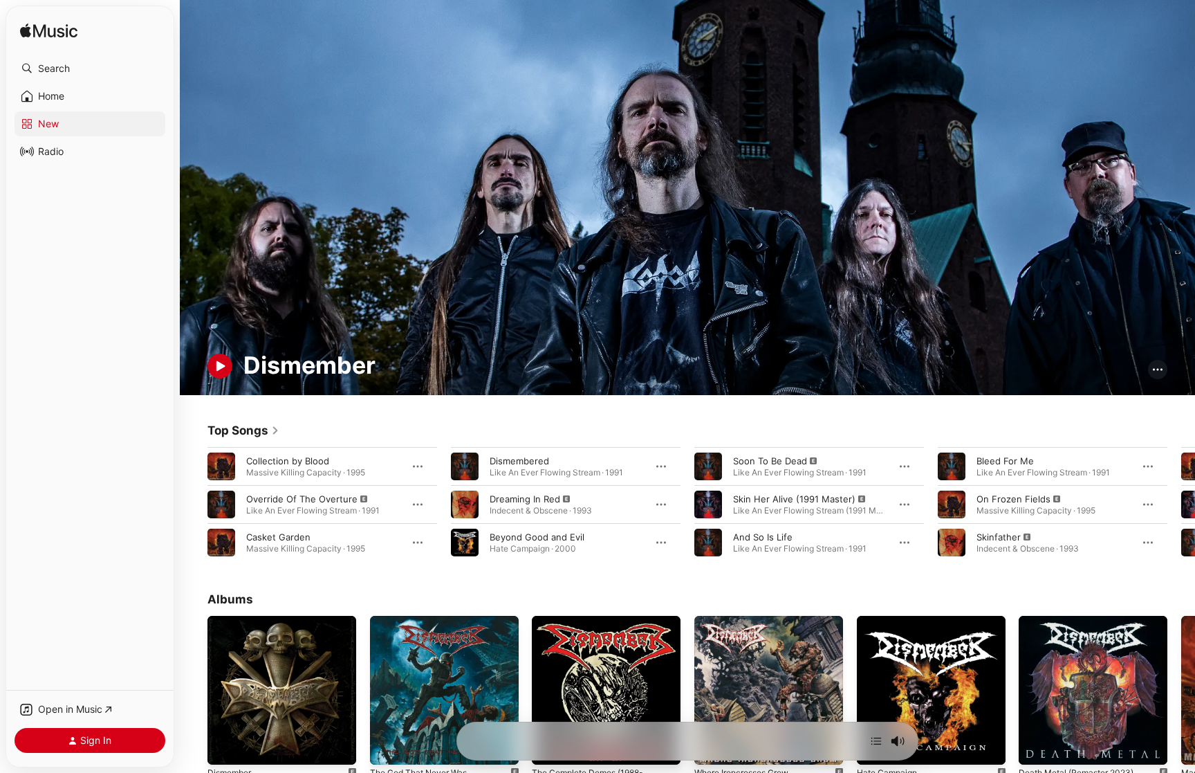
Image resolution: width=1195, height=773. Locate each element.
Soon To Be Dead (770, 460)
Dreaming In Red (525, 498)
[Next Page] (1181, 504)
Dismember (231, 621)
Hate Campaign (890, 621)
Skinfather (998, 536)
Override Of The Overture (302, 498)
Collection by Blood (287, 460)
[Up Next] (876, 741)
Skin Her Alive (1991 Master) (794, 498)
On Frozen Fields (1013, 498)
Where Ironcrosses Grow (748, 621)
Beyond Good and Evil (537, 536)
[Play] (219, 366)
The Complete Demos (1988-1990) (594, 627)
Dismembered (519, 460)
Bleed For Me (1005, 460)
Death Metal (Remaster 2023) (1083, 621)
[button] (90, 68)
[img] (48, 31)
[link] (243, 430)
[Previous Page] (193, 504)
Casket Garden (278, 536)
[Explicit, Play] (221, 504)
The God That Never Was (424, 621)
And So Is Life (763, 536)
